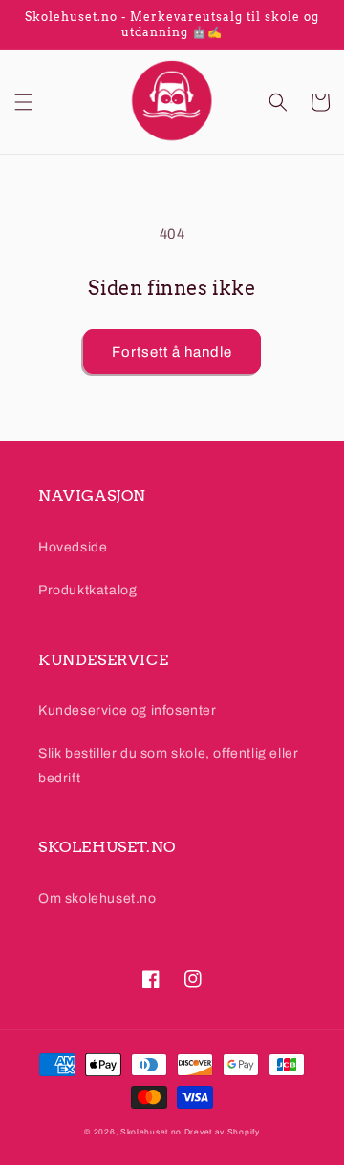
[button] (24, 102)
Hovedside (72, 547)
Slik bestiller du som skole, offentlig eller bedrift (168, 765)
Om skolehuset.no (97, 898)
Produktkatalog (87, 590)
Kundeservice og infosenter (127, 710)
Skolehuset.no (151, 1132)
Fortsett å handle (172, 352)
